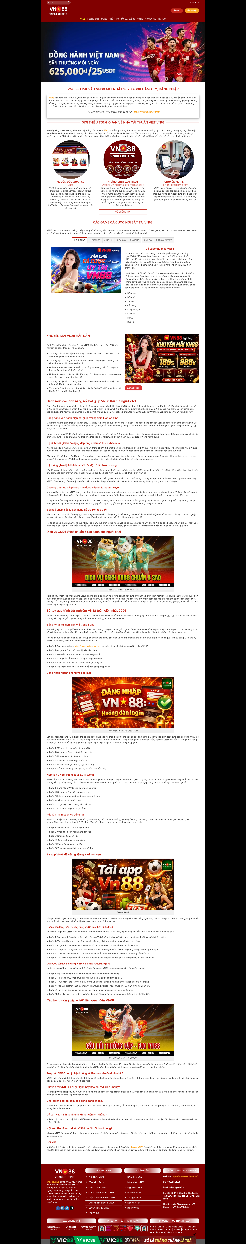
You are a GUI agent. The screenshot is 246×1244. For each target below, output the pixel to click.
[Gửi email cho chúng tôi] (198, 2)
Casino (103, 19)
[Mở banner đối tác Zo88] (159, 1240)
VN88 (82, 19)
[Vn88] (58, 10)
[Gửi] (69, 2)
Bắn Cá (124, 19)
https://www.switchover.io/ (147, 111)
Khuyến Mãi (150, 19)
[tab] (79, 240)
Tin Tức (162, 19)
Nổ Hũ (140, 19)
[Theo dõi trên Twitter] (195, 2)
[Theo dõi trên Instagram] (193, 2)
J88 (105, 130)
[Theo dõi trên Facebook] (190, 2)
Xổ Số (132, 19)
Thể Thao (114, 19)
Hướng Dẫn (93, 19)
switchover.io (53, 1182)
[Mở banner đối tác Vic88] (86, 1240)
